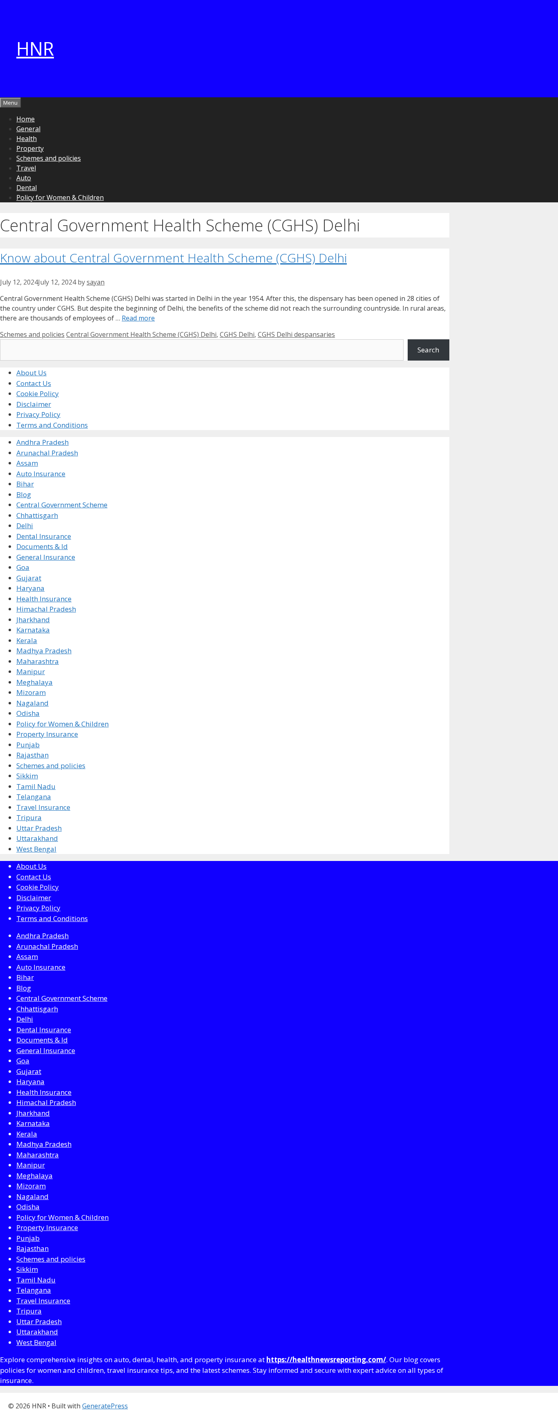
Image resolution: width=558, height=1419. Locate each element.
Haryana (30, 588)
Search (428, 349)
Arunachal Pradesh (47, 452)
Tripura (29, 817)
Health (26, 138)
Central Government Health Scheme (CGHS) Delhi (141, 334)
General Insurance (45, 557)
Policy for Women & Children (60, 197)
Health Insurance (43, 598)
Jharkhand (33, 619)
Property (30, 148)
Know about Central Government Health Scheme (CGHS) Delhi (173, 257)
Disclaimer (33, 404)
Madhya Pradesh (43, 650)
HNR (35, 48)
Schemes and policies (48, 158)
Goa (22, 567)
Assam (27, 463)
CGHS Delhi (237, 334)
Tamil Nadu (36, 786)
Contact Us (33, 383)
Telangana (33, 796)
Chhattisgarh (37, 515)
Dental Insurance (43, 536)
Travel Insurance (43, 807)
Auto (23, 177)
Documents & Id (42, 546)
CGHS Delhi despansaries (296, 334)
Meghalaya (34, 682)
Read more (138, 318)
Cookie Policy (37, 393)
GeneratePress (105, 1405)
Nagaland (32, 703)
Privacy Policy (38, 414)
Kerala (26, 640)
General (28, 128)
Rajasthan (32, 755)
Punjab (28, 744)
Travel (26, 168)
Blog (23, 494)
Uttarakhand (37, 838)
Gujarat (28, 578)
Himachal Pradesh (46, 609)
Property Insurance (47, 734)
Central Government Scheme (61, 504)
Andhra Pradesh (42, 442)
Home (25, 118)
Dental (26, 187)
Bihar (25, 484)
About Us (31, 372)
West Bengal (36, 849)
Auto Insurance (40, 473)
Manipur (30, 671)
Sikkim (27, 775)
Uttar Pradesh (39, 828)
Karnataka (33, 629)
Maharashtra (37, 661)
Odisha (28, 713)
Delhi (24, 525)
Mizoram (31, 692)
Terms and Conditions (52, 425)
